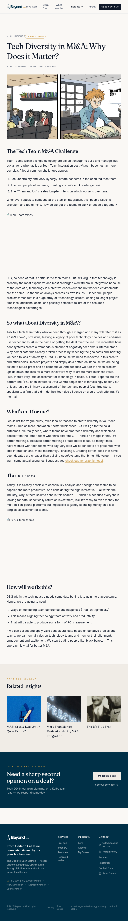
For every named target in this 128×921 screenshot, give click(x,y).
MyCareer (83, 852)
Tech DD (63, 847)
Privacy (50, 907)
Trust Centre (109, 873)
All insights (17, 36)
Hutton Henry (110, 851)
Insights (75, 6)
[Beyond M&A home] (16, 6)
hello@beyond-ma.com (110, 845)
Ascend (82, 847)
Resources (104, 862)
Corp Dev (45, 6)
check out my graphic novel (84, 460)
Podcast (103, 857)
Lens (80, 843)
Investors (32, 6)
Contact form (106, 868)
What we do (59, 6)
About (92, 6)
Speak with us (110, 6)
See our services (105, 784)
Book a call (109, 775)
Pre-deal (63, 843)
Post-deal (63, 852)
